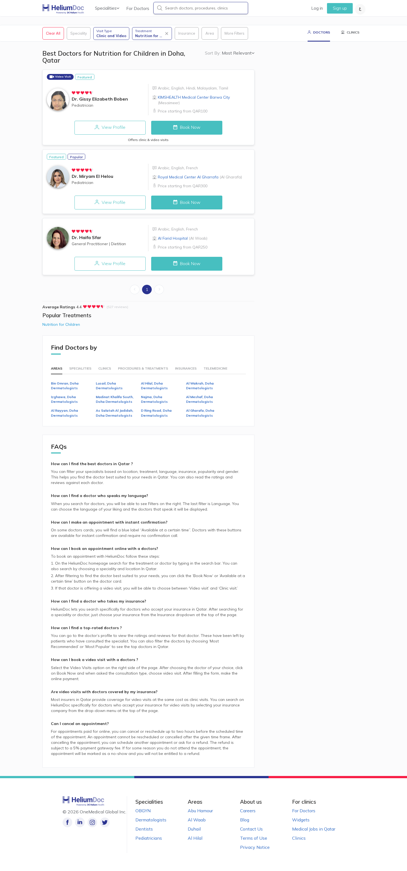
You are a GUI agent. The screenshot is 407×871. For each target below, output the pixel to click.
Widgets (301, 820)
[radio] (74, 93)
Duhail (194, 829)
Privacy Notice (255, 847)
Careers (248, 810)
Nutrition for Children (61, 324)
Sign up (340, 8)
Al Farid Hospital (182, 238)
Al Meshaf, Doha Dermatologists (199, 399)
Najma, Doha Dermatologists (154, 399)
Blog (244, 820)
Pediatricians (148, 838)
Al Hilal (195, 838)
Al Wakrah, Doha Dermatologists (200, 385)
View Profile (113, 127)
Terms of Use (253, 838)
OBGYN (143, 810)
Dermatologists (150, 820)
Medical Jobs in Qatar (313, 829)
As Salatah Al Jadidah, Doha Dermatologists (114, 412)
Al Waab (197, 820)
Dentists (144, 829)
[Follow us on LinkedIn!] (80, 822)
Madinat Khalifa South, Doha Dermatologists (114, 399)
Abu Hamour (200, 810)
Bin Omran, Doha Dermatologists (65, 385)
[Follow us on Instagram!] (92, 822)
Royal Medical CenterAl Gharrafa (200, 177)
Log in (317, 8)
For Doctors (137, 8)
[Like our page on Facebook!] (67, 822)
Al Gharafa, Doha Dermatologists (200, 412)
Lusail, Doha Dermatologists (109, 385)
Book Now (189, 127)
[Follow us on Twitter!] (105, 822)
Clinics (299, 838)
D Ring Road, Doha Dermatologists (156, 412)
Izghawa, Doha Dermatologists (64, 399)
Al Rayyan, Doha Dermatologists (64, 412)
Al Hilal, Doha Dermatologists (154, 385)
